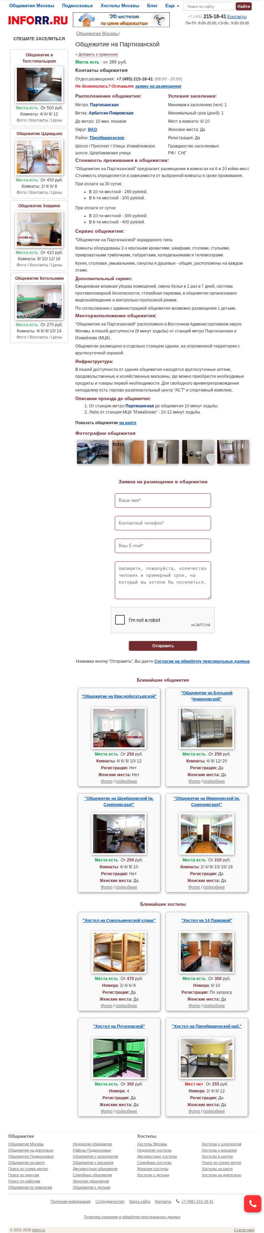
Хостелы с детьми (153, 1175)
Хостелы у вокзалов (219, 1150)
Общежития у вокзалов (93, 1162)
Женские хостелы (152, 1169)
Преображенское (107, 137)
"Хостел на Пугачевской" (119, 1026)
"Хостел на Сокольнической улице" (119, 920)
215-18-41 (207, 16)
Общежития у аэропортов (95, 1156)
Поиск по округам (23, 1175)
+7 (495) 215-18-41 (135, 79)
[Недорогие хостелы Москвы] (121, 19)
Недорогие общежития (92, 1144)
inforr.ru (38, 1230)
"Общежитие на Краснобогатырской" (119, 696)
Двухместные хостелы (157, 1156)
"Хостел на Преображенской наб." (207, 1026)
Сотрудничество (110, 1201)
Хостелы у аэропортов (221, 1144)
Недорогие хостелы (154, 1150)
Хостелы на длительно (221, 1175)
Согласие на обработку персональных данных (202, 661)
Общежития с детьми (91, 1187)
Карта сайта (139, 1201)
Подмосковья (77, 5)
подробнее (126, 781)
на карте (127, 422)
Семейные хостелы (154, 1162)
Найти (244, 6)
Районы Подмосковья (92, 1150)
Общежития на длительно (30, 1150)
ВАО (92, 129)
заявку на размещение (158, 86)
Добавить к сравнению (98, 54)
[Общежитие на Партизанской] (92, 452)
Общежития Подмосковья (31, 1156)
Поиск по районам (24, 1181)
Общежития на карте (26, 1162)
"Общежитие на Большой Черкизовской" (206, 696)
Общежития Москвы (31, 5)
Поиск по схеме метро (28, 1169)
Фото (106, 781)
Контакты (236, 16)
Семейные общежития (92, 1175)
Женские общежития (91, 1181)
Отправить (163, 645)
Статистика (244, 1230)
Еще (170, 5)
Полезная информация (71, 1201)
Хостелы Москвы (120, 5)
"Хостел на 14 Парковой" (206, 920)
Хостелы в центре (217, 1156)
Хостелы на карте (217, 1169)
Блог (152, 5)
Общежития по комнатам (30, 1187)
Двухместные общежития (95, 1169)
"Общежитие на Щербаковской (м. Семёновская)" (119, 801)
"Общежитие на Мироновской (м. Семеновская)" (207, 801)
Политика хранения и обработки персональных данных (132, 1217)
